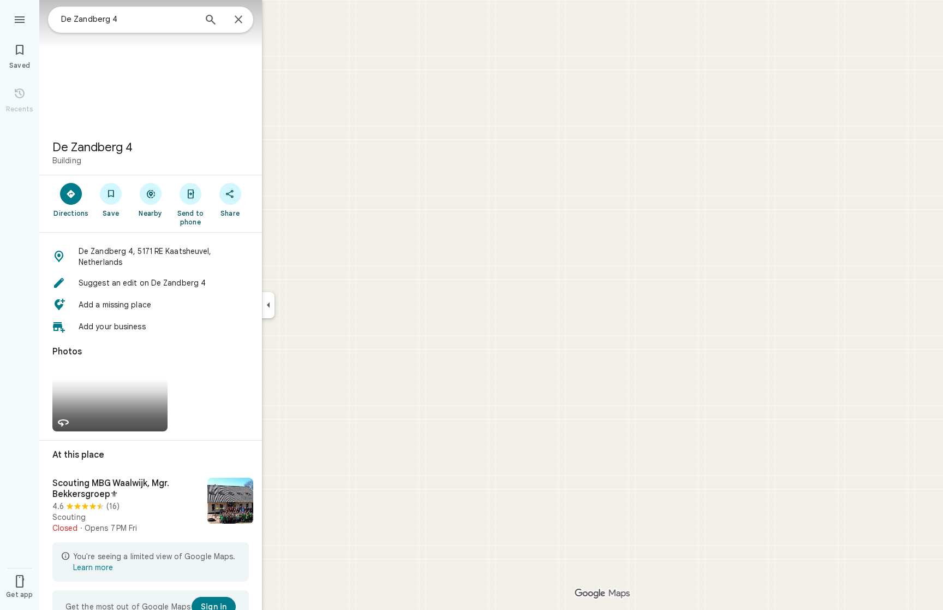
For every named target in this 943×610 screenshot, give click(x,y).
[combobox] (128, 19)
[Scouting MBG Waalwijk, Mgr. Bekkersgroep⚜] (150, 505)
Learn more (93, 567)
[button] (150, 256)
